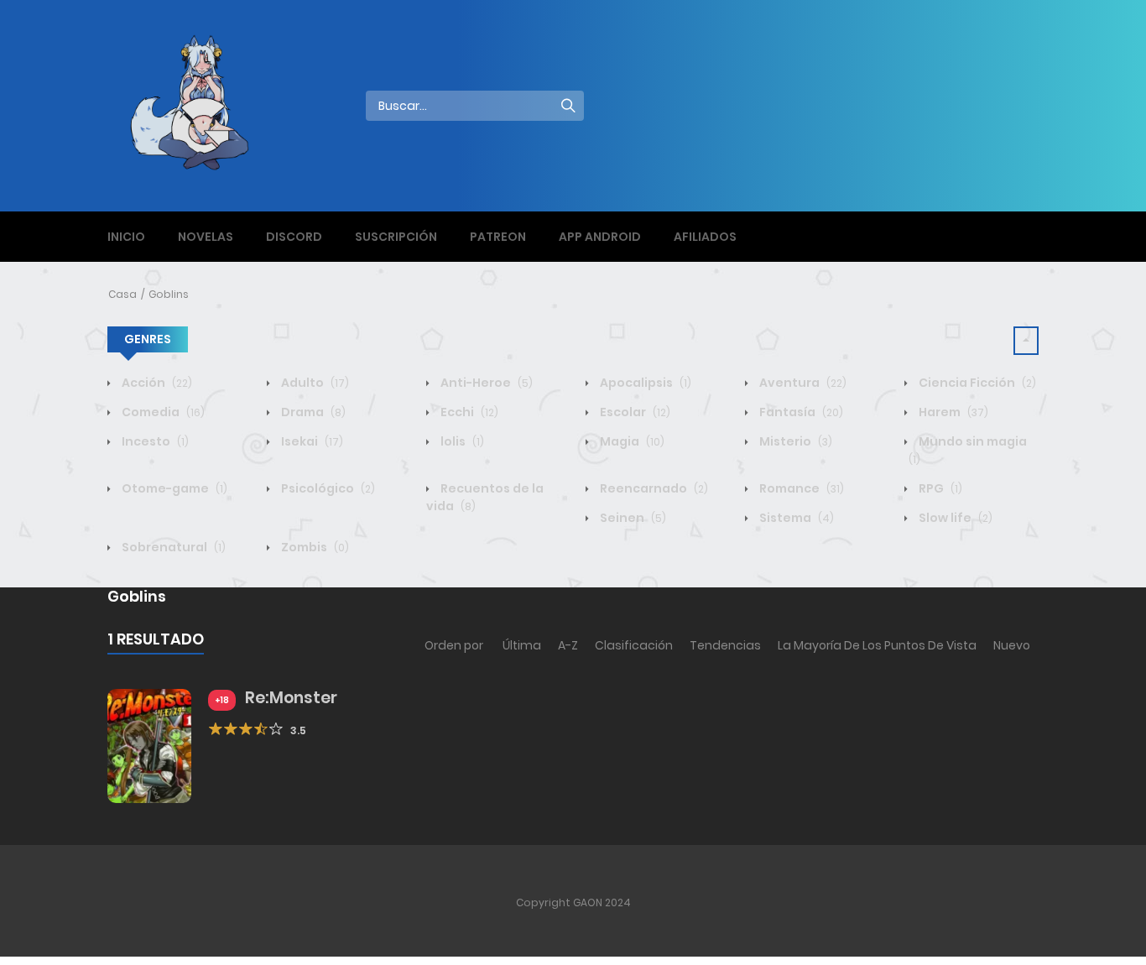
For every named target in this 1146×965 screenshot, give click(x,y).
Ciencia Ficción (976, 382)
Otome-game (173, 488)
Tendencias (725, 645)
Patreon (498, 236)
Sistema (795, 517)
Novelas (205, 236)
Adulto (314, 382)
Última (522, 645)
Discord (294, 236)
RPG (939, 488)
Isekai (311, 441)
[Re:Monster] (149, 745)
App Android (600, 236)
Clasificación (634, 645)
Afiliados (705, 236)
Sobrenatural (172, 547)
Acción (155, 382)
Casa (122, 294)
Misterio (794, 441)
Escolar (633, 412)
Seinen (631, 517)
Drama (312, 412)
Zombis (314, 547)
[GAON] (204, 104)
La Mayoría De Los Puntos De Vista (877, 645)
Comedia (162, 412)
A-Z (568, 645)
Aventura (801, 382)
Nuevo (1011, 645)
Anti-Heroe (485, 382)
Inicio (126, 236)
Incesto (154, 441)
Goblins (168, 294)
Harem (952, 412)
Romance (800, 488)
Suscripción (396, 236)
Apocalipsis (644, 382)
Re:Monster (291, 697)
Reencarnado (652, 488)
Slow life (954, 517)
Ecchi (468, 412)
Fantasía (800, 412)
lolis (461, 441)
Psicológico (327, 488)
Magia (630, 441)
